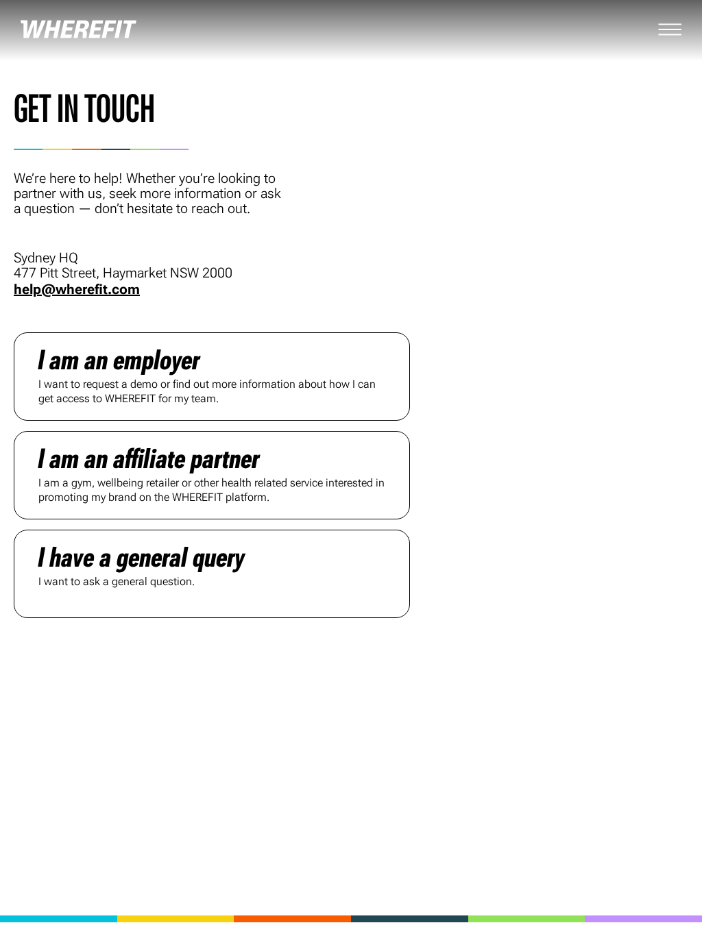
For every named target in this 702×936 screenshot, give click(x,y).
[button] (212, 376)
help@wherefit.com (77, 289)
